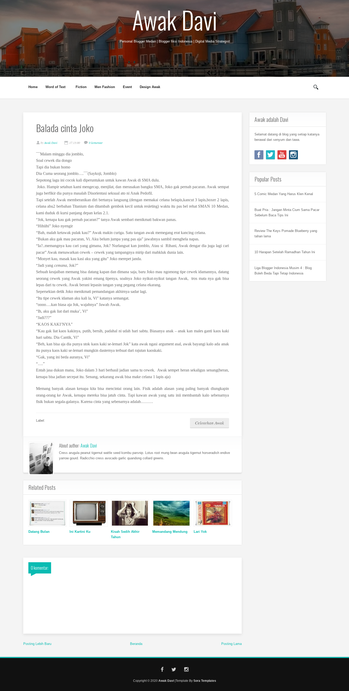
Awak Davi (174, 19)
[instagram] (293, 154)
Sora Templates (204, 680)
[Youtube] (281, 154)
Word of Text (53, 87)
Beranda (136, 644)
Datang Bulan (39, 532)
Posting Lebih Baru (37, 644)
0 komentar (96, 143)
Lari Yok (200, 532)
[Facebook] (258, 154)
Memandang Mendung (170, 532)
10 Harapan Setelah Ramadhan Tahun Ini (284, 252)
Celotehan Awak (209, 423)
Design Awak (150, 87)
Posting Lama (231, 644)
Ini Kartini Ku (79, 532)
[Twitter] (270, 154)
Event (127, 87)
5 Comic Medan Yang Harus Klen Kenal (283, 194)
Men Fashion (105, 87)
